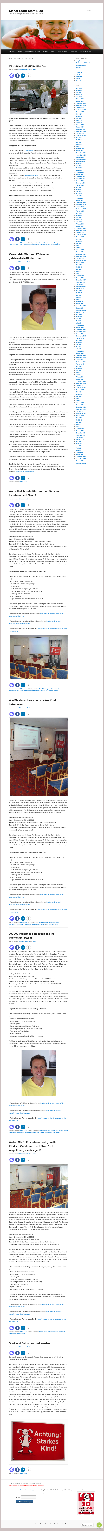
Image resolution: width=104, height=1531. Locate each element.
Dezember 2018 (81, 254)
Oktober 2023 (80, 157)
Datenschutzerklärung (86, 52)
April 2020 (79, 220)
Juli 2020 (79, 213)
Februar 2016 (80, 325)
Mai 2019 (78, 243)
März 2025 (79, 123)
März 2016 (79, 323)
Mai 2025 (78, 118)
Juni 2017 (79, 293)
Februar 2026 (80, 99)
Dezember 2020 (81, 202)
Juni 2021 (79, 189)
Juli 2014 (79, 366)
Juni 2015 (79, 342)
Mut (21, 245)
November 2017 (81, 282)
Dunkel (41, 243)
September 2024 (81, 136)
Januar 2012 (79, 431)
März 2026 (79, 97)
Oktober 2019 (80, 232)
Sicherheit (47, 245)
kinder (21, 691)
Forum (78, 74)
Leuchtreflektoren (14, 245)
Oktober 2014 (80, 360)
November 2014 (81, 357)
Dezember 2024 (81, 129)
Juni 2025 (79, 116)
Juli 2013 (79, 392)
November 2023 (81, 155)
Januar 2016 (79, 327)
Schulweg (33, 245)
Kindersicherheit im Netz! (32, 52)
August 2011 (80, 439)
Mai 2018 (78, 269)
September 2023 (81, 159)
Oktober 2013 (80, 385)
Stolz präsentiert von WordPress (59, 1524)
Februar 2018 (80, 276)
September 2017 (81, 286)
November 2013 (81, 383)
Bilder (20, 52)
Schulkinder (26, 245)
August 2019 (80, 237)
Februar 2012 (80, 429)
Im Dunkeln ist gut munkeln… (27, 66)
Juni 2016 (79, 317)
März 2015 (79, 349)
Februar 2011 (80, 452)
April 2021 (79, 194)
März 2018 (79, 273)
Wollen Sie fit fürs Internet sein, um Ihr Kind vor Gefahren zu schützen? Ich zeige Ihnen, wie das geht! (33, 1146)
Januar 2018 (79, 278)
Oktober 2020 (80, 207)
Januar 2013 (79, 405)
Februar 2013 (80, 403)
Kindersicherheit (29, 691)
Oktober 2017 (80, 284)
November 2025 (81, 105)
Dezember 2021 (81, 176)
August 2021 (80, 185)
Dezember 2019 (81, 228)
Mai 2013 (78, 396)
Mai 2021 (78, 192)
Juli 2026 (79, 88)
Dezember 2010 (81, 457)
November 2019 (81, 230)
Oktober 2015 (80, 334)
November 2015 (81, 332)
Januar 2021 (79, 200)
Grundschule (59, 1131)
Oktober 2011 (80, 437)
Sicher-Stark (29, 150)
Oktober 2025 (80, 108)
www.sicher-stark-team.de (25, 471)
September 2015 (81, 336)
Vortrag (56, 691)
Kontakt (45, 52)
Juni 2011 (79, 444)
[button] (11, 75)
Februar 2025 (80, 125)
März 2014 (79, 375)
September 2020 (81, 209)
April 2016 (79, 321)
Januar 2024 (79, 151)
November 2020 (81, 205)
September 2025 (81, 110)
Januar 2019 (79, 252)
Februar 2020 (80, 224)
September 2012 (81, 413)
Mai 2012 (78, 422)
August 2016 (80, 312)
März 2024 (79, 146)
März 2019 (79, 248)
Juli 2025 (79, 114)
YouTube (78, 81)
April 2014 (79, 372)
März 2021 (79, 196)
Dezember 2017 (81, 280)
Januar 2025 (79, 127)
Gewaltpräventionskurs (31, 175)
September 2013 (81, 388)
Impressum (74, 52)
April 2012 (79, 424)
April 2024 (79, 144)
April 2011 (79, 448)
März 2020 (79, 222)
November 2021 (81, 179)
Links (52, 52)
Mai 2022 (78, 166)
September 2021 (81, 183)
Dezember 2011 (81, 433)
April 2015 (79, 347)
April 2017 (79, 297)
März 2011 (79, 450)
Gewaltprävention (48, 689)
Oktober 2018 (80, 258)
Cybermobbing (43, 1332)
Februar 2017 (80, 301)
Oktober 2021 (80, 181)
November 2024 (81, 131)
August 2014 (80, 364)
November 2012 (81, 409)
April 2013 (79, 398)
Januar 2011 (79, 454)
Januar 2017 (79, 304)
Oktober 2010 (80, 461)
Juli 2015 (79, 340)
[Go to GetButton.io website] (99, 1529)
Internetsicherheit (14, 691)
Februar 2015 (80, 351)
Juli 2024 (79, 138)
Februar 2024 (80, 148)
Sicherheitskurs (55, 245)
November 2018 (81, 256)
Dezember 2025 (81, 103)
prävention (33, 1132)
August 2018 (80, 263)
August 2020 (80, 211)
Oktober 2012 (80, 411)
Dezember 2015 (81, 329)
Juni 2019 (79, 241)
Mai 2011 (78, 446)
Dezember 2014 (81, 355)
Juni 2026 (79, 90)
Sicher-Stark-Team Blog (26, 10)
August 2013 (80, 390)
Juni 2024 (79, 140)
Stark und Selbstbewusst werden (29, 1343)
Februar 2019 (80, 250)
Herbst (49, 243)
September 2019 (81, 235)
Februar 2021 (80, 198)
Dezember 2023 (81, 153)
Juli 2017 (79, 291)
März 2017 (79, 299)
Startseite (12, 52)
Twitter (78, 78)
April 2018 (79, 271)
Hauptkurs (79, 61)
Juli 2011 (79, 441)
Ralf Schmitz (49, 691)
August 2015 (80, 338)
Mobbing (27, 1132)
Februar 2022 (80, 172)
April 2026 (79, 95)
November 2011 (81, 435)
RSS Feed (79, 76)
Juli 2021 (79, 187)
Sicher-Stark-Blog (50, 1132)
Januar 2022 (79, 174)
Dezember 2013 (81, 381)
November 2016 (81, 306)
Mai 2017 (78, 295)
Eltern (45, 243)
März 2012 (79, 426)
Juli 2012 (79, 418)
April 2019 (79, 245)
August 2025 (80, 112)
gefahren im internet (44, 1131)
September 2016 (81, 310)
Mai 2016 (78, 319)
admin (34, 69)
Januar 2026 (79, 101)
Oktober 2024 (80, 133)
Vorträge (78, 67)
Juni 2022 (79, 164)
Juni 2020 (79, 215)
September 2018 (81, 261)
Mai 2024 (78, 142)
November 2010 (81, 459)
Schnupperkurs (81, 65)
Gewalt (41, 689)
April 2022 (79, 168)
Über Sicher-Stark (62, 52)
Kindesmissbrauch (39, 691)
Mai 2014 (78, 370)
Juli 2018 (79, 265)
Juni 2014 (79, 368)
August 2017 (80, 288)
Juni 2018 (79, 267)
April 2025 (79, 120)
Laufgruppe (55, 243)
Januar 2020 (79, 226)
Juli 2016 (79, 314)
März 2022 (79, 170)
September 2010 (81, 463)
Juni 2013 (79, 394)
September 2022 (81, 161)
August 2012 (80, 416)
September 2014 (81, 362)
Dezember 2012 (81, 407)
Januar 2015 (79, 353)
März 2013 (79, 401)
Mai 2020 (78, 217)
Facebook (79, 72)
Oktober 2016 (80, 308)
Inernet (66, 1131)
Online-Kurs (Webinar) (83, 63)
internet (56, 689)
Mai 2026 (78, 92)
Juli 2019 (79, 239)
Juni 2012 (79, 420)
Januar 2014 (79, 379)
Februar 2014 (80, 377)
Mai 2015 (78, 345)
